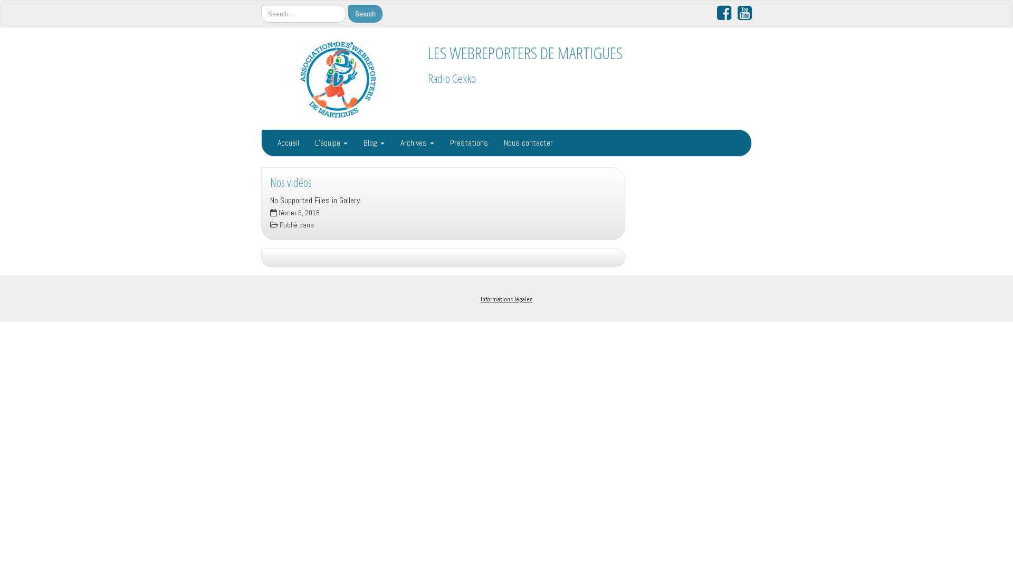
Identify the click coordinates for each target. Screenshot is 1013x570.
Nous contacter (528, 142)
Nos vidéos (291, 182)
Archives (414, 142)
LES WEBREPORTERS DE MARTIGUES (525, 52)
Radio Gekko (452, 78)
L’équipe (328, 142)
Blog (371, 142)
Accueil (288, 142)
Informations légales (506, 299)
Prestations (469, 142)
